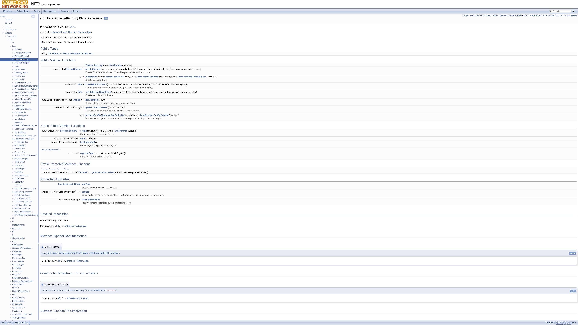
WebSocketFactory (22, 208)
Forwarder (16, 275)
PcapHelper (20, 149)
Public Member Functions (489, 16)
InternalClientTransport (24, 92)
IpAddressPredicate (23, 102)
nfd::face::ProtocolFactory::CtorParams (68, 253)
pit (13, 232)
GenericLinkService (23, 83)
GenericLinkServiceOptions (26, 89)
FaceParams (20, 76)
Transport (19, 172)
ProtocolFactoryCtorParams (26, 155)
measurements (18, 225)
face (14, 46)
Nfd (13, 294)
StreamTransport (21, 159)
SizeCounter (17, 311)
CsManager (17, 255)
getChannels (91, 100)
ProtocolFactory (21, 152)
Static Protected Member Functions (535, 16)
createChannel (92, 69)
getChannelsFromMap (103, 172)
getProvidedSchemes (96, 107)
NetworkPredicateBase (24, 139)
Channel (18, 49)
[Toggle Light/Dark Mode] (573, 11)
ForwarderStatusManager (22, 281)
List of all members (570, 16)
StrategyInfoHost (19, 318)
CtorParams (54, 53)
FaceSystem (20, 79)
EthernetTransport (22, 63)
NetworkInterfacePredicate (25, 136)
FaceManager (18, 265)
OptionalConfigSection (113, 115)
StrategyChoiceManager (22, 314)
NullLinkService (21, 142)
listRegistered (87, 142)
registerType (86, 153)
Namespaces (49, 11)
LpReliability (20, 119)
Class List (12, 36)
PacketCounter (18, 298)
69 (59, 261)
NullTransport (20, 145)
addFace (86, 184)
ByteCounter (17, 245)
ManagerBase (18, 284)
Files (75, 11)
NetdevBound (20, 132)
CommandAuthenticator (22, 248)
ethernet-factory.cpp (77, 298)
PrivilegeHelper (18, 301)
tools (14, 241)
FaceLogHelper (21, 73)
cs (13, 43)
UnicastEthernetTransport (25, 188)
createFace (91, 77)
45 (59, 298)
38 (57, 226)
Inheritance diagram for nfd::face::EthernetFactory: (66, 37)
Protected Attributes (555, 16)
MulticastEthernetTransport (26, 126)
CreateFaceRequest (114, 77)
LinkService (19, 106)
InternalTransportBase (24, 99)
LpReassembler (21, 116)
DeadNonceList (18, 258)
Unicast (18, 185)
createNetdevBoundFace (98, 92)
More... (73, 27)
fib (13, 218)
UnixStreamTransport (23, 202)
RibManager (17, 304)
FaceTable (16, 268)
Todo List (8, 20)
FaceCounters (20, 69)
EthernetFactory (21, 59)
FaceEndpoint (18, 261)
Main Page (8, 11)
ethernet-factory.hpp (75, 226)
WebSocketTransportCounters (27, 215)
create (83, 131)
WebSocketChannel (23, 205)
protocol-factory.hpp (77, 261)
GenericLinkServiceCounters (26, 86)
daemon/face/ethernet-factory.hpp (71, 32)
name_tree (16, 228)
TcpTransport (20, 169)
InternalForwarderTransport (26, 96)
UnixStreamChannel (23, 195)
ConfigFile (16, 251)
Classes (64, 11)
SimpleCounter (18, 308)
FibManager (17, 271)
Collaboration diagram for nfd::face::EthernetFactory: (67, 42)
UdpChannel (20, 179)
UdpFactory (19, 182)
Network (15, 288)
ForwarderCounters (20, 278)
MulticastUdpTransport (24, 129)
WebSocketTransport (23, 212)
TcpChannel (20, 162)
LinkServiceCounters (23, 109)
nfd (11, 40)
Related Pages (23, 11)
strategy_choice (18, 238)
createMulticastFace (96, 84)
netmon (85, 192)
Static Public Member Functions (511, 16)
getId (83, 138)
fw (13, 222)
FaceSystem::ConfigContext (154, 115)
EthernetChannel (22, 56)
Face (17, 66)
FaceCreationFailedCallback (191, 77)
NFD (4, 16)
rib (13, 235)
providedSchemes (91, 199)
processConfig (93, 115)
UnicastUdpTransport (23, 192)
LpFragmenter (20, 112)
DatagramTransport (23, 53)
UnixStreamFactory (22, 198)
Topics (37, 11)
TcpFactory (19, 165)
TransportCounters (22, 175)
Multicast (18, 122)
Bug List (8, 23)
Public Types (474, 16)
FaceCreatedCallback (147, 77)
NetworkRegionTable (21, 291)
